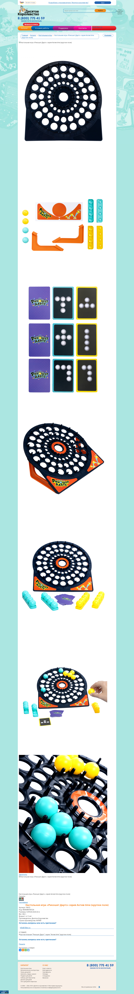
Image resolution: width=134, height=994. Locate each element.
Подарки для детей (26, 976)
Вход (102, 2)
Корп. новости (47, 968)
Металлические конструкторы (30, 970)
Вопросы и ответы (31, 24)
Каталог (24, 28)
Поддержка (63, 28)
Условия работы (42, 28)
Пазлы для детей (26, 972)
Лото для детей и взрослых (29, 981)
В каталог (108, 35)
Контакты (83, 28)
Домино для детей (26, 979)
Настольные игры (26, 968)
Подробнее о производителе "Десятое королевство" (68, 3)
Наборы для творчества (28, 978)
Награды (45, 974)
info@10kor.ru (97, 27)
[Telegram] (28, 950)
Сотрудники (46, 976)
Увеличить (23, 874)
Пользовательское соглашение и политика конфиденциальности (41, 987)
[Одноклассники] (23, 950)
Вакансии (45, 978)
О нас (45, 965)
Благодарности (47, 970)
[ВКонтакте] (20, 950)
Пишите (22, 944)
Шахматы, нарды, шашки (28, 974)
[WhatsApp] (25, 950)
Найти (100, 10)
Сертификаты (47, 972)
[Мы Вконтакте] (99, 986)
